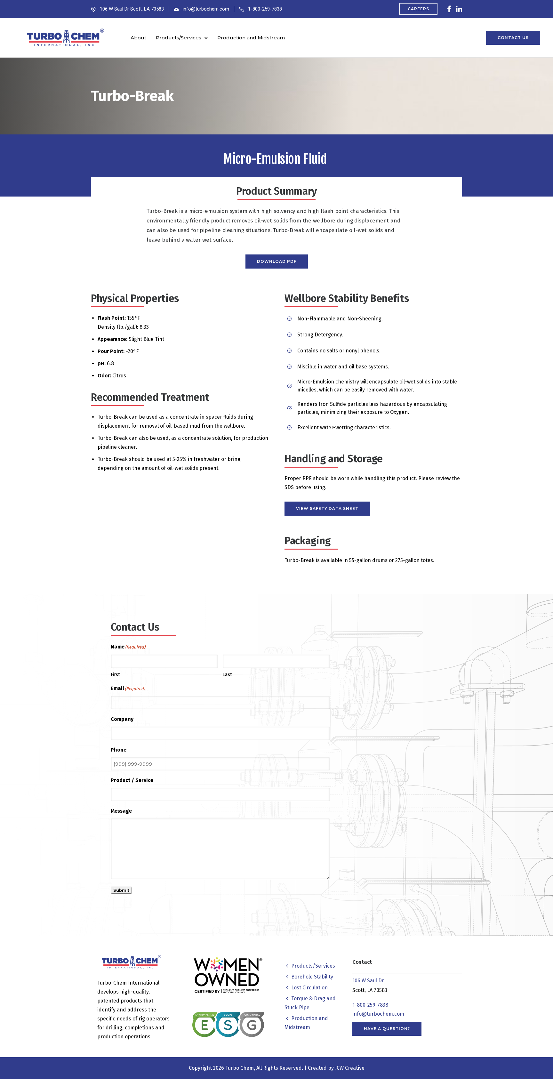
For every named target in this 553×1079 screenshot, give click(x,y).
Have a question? (387, 1028)
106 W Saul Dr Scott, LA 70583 (132, 9)
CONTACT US (513, 37)
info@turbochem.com (206, 9)
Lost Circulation (309, 988)
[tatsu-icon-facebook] (449, 8)
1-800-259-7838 (265, 9)
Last (227, 674)
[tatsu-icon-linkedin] (459, 8)
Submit (121, 890)
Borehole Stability (312, 977)
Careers (418, 8)
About (138, 38)
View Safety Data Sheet (327, 508)
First (115, 674)
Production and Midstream (251, 38)
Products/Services (178, 38)
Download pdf (276, 261)
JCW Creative (350, 1068)
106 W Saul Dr (368, 981)
